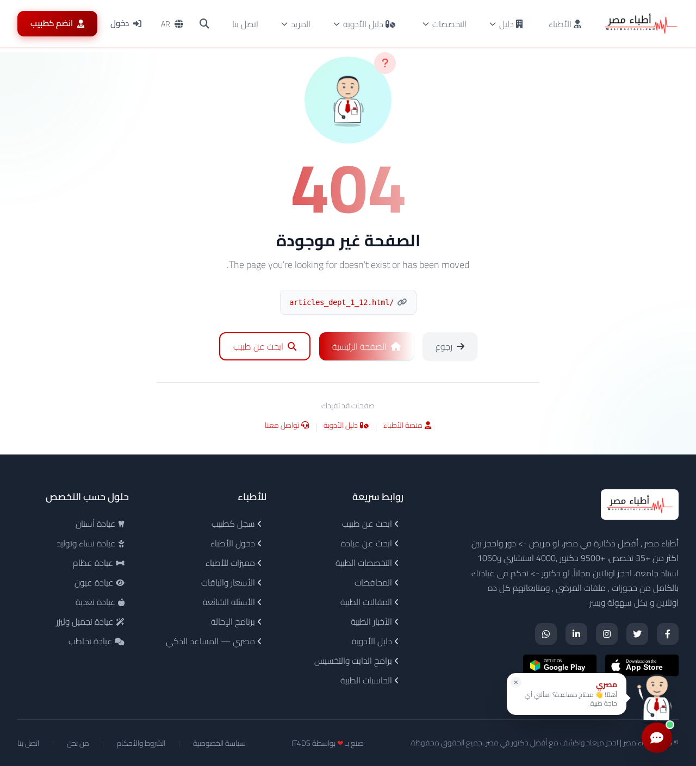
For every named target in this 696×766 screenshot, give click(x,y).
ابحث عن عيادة (367, 543)
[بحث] (204, 24)
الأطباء (561, 24)
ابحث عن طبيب (368, 523)
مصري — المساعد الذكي (211, 641)
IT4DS (300, 743)
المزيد (300, 24)
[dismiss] (516, 682)
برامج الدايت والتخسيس (354, 660)
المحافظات (374, 582)
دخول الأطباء (233, 543)
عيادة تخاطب (92, 641)
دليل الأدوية (363, 24)
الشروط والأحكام (141, 743)
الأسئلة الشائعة (230, 602)
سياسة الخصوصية (219, 743)
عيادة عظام (94, 563)
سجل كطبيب (234, 523)
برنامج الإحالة (234, 621)
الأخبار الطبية (372, 621)
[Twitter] (637, 634)
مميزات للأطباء (231, 563)
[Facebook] (668, 634)
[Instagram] (607, 634)
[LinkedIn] (576, 634)
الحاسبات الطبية (367, 680)
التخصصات (449, 24)
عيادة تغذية (97, 602)
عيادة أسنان (97, 523)
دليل (506, 24)
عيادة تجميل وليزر (86, 621)
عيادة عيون (95, 582)
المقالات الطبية (367, 602)
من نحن (78, 743)
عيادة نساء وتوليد (87, 543)
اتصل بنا (245, 24)
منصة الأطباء (402, 426)
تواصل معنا (282, 426)
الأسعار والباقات (229, 582)
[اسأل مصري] (657, 698)
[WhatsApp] (546, 634)
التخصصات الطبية (364, 563)
